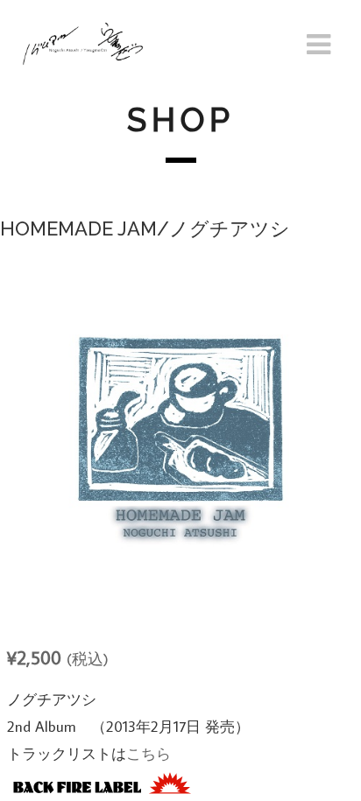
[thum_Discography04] (180, 434)
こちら (148, 753)
